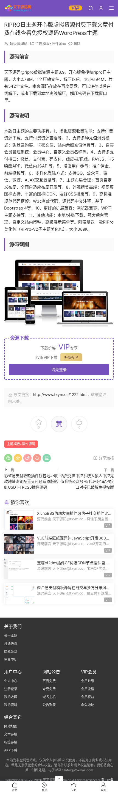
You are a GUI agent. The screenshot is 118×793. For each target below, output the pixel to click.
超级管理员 (18, 43)
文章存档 (10, 734)
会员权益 (87, 697)
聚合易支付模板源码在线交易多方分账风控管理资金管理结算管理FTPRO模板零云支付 (74, 587)
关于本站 (10, 636)
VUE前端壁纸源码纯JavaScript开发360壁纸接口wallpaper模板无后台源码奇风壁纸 (73, 538)
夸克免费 (49, 689)
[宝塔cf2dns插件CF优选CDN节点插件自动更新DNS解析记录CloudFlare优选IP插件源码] (19, 568)
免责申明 (10, 659)
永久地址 (87, 705)
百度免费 (49, 681)
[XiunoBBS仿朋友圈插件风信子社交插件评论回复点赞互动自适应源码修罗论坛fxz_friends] (19, 519)
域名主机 (49, 697)
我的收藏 (10, 697)
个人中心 (10, 681)
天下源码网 (18, 8)
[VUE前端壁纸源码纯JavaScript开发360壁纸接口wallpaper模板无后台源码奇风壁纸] (19, 544)
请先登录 (59, 369)
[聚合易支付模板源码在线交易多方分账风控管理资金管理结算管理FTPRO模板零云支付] (19, 593)
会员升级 (87, 681)
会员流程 (87, 689)
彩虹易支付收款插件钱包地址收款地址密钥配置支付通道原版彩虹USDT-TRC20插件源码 (31, 481)
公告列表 (49, 705)
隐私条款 (10, 651)
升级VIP (71, 357)
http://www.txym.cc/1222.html (60, 394)
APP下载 (10, 750)
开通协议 (10, 643)
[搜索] (90, 7)
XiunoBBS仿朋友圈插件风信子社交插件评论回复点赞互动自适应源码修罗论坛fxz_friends (74, 513)
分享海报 (105, 458)
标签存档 (10, 742)
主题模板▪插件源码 (50, 43)
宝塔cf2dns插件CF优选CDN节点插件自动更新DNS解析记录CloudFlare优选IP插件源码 (73, 563)
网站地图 (10, 726)
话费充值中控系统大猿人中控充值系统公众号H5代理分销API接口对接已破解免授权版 (87, 481)
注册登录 (10, 689)
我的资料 (10, 705)
